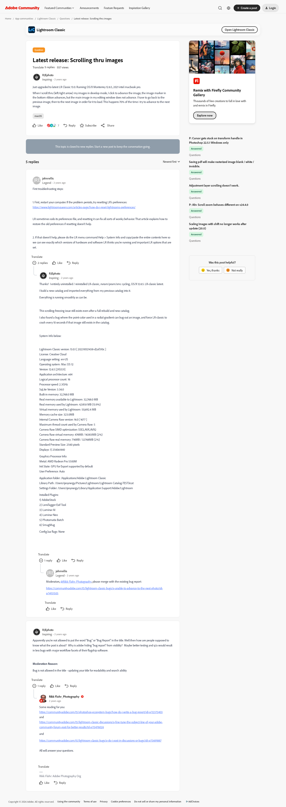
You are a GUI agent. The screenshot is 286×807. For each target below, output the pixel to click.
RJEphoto (47, 75)
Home (8, 18)
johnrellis (48, 178)
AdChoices (193, 801)
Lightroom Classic (46, 18)
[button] (247, 8)
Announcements (89, 8)
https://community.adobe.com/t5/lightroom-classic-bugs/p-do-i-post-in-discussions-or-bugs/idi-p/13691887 (100, 740)
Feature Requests (114, 8)
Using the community (68, 801)
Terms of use (90, 801)
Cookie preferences (121, 801)
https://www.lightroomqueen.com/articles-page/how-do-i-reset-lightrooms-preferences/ (84, 207)
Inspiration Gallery (139, 8)
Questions (65, 18)
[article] (103, 221)
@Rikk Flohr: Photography (76, 581)
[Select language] (228, 8)
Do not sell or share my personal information (157, 801)
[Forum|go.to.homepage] (22, 8)
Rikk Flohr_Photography (64, 696)
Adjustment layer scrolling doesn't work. (214, 185)
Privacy (104, 801)
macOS (38, 116)
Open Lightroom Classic (239, 29)
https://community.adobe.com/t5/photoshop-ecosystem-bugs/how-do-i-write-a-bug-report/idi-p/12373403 (101, 712)
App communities (24, 18)
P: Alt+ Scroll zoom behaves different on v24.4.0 (218, 204)
